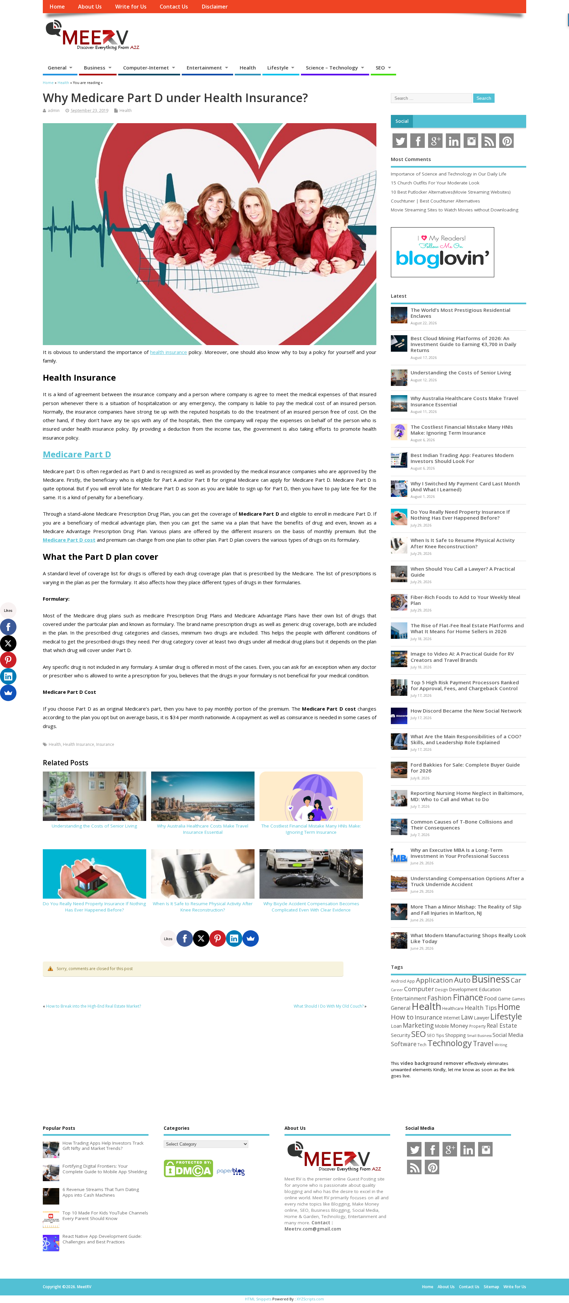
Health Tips (481, 1008)
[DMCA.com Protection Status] (188, 1177)
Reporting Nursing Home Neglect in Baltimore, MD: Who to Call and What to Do (467, 796)
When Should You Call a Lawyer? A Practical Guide (463, 571)
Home (57, 6)
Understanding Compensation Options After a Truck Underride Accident (467, 881)
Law (467, 1017)
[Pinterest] (217, 938)
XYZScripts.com (310, 1298)
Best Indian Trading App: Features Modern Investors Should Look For (462, 458)
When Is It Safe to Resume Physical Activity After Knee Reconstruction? (203, 907)
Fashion (439, 997)
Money (459, 1025)
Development (463, 989)
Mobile (442, 1026)
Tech (422, 1044)
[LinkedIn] (234, 938)
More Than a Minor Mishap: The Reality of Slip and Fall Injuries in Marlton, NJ (466, 909)
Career (397, 990)
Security (400, 1035)
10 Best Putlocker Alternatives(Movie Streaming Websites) (451, 192)
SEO (380, 67)
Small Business (479, 1035)
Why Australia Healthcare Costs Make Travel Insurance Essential (202, 829)
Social (402, 121)
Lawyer (481, 1018)
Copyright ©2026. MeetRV (67, 1286)
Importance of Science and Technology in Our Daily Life (448, 174)
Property (477, 1026)
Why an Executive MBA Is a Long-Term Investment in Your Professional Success (460, 853)
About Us (90, 6)
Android (398, 981)
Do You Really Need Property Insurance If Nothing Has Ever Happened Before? (94, 907)
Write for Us (131, 6)
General (57, 67)
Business (94, 67)
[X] (201, 938)
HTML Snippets (258, 1298)
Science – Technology (332, 67)
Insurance (105, 744)
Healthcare (453, 1008)
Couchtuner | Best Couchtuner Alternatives (435, 201)
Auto (462, 980)
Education (490, 989)
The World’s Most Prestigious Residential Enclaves (460, 313)
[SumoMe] (250, 938)
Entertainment (204, 67)
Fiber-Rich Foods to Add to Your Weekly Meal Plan (465, 600)
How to (402, 1016)
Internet (451, 1018)
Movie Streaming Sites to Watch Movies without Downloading (454, 210)
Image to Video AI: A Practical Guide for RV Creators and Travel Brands (462, 656)
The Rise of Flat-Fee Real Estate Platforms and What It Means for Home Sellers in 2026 (467, 628)
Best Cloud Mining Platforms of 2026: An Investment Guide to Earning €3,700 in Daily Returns (463, 344)
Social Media (508, 1035)
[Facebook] (184, 938)
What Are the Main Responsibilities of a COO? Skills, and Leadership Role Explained (466, 739)
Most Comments (411, 159)
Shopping (455, 1035)
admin (54, 110)
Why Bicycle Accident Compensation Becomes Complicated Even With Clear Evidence (311, 907)
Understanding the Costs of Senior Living (94, 826)
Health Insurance (78, 744)
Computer (419, 989)
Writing (501, 1044)
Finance (468, 997)
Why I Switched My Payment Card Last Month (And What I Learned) (465, 486)
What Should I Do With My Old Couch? (329, 1006)
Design (441, 989)
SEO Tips (435, 1035)
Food (490, 998)
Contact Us (174, 6)
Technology (449, 1042)
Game (504, 998)
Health (248, 67)
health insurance (168, 352)
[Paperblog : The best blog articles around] (230, 1177)
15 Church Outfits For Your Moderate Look (435, 183)
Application (434, 980)
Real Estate (502, 1025)
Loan (396, 1025)
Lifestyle (277, 67)
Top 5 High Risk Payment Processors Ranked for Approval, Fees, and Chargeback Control (465, 685)
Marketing (418, 1025)
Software (404, 1044)
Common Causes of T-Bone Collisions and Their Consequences (462, 824)
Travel (483, 1043)
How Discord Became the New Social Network (466, 710)
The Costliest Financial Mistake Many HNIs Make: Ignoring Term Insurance (311, 829)
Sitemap (491, 1286)
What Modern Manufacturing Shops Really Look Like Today (468, 938)
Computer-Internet (146, 67)
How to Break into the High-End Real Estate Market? (93, 1006)
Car (516, 980)
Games (518, 999)
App (411, 981)
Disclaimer (215, 6)
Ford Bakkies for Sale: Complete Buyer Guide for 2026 (465, 767)
